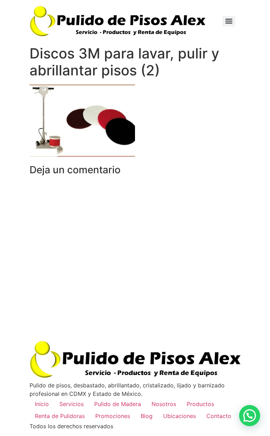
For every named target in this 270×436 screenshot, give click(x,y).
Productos (200, 403)
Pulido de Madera (117, 403)
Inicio (42, 403)
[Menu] (229, 21)
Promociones (112, 415)
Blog (147, 415)
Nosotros (164, 403)
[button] (249, 415)
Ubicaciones (179, 415)
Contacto (218, 415)
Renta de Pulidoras (60, 415)
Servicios (71, 403)
